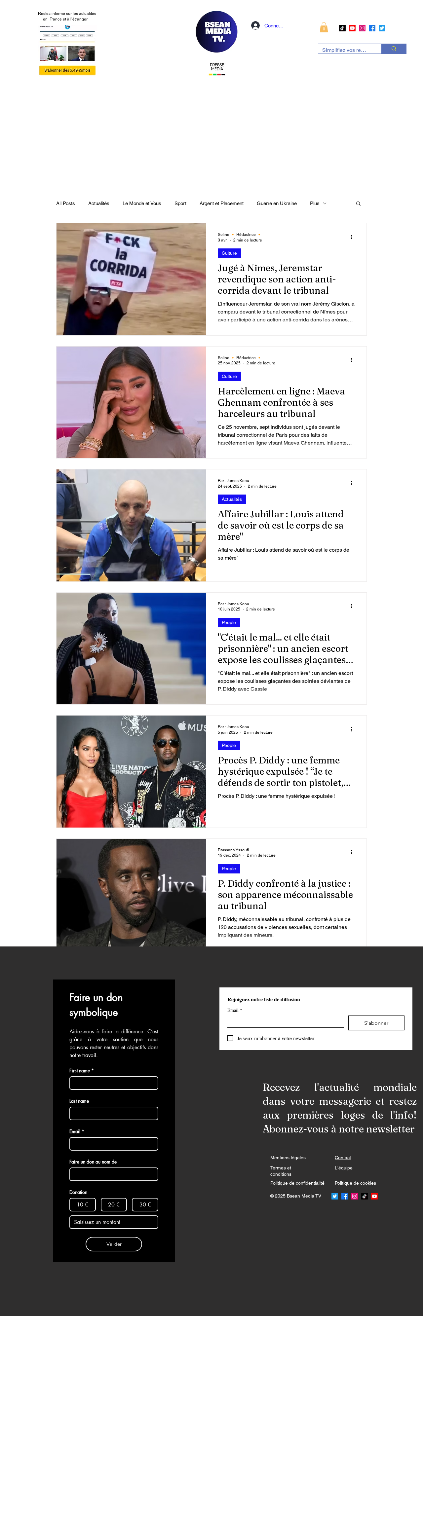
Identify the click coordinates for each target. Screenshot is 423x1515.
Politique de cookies (355, 1183)
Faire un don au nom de (93, 1162)
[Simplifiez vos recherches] (393, 49)
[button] (324, 27)
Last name (79, 1101)
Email (234, 1010)
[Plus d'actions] (354, 237)
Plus (315, 203)
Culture (229, 253)
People (229, 622)
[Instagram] (362, 28)
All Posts (65, 203)
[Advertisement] (198, 1415)
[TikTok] (342, 28)
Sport (180, 203)
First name (81, 1070)
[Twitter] (382, 28)
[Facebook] (372, 28)
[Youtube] (352, 28)
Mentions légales (288, 1157)
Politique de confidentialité (297, 1183)
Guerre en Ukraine (277, 203)
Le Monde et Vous (142, 203)
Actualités (98, 203)
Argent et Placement (222, 203)
